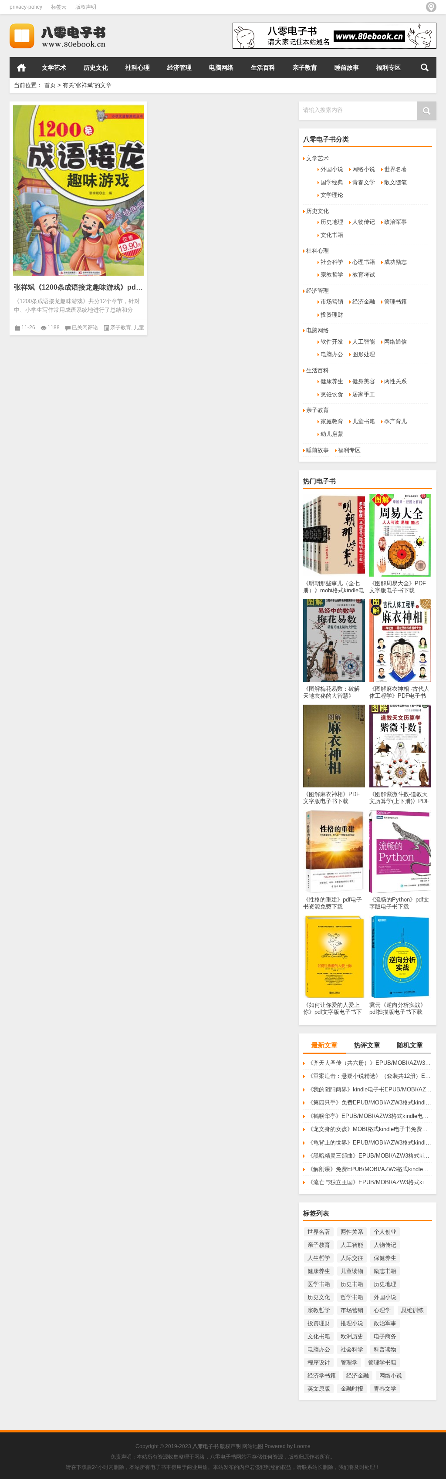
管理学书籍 (382, 1362)
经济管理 (179, 67)
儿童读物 (352, 1271)
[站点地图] (431, 7)
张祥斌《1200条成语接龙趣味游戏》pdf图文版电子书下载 (78, 287)
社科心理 (137, 67)
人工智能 (363, 341)
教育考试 (363, 274)
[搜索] (424, 67)
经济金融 (363, 301)
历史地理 (332, 222)
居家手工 (363, 394)
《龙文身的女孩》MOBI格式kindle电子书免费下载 (369, 1129)
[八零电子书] (65, 25)
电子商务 (385, 1336)
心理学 (382, 1310)
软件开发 (332, 341)
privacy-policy (26, 7)
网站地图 (252, 1446)
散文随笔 (395, 182)
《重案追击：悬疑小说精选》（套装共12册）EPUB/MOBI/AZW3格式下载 (369, 1076)
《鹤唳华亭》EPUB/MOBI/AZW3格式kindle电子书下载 (369, 1116)
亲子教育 (305, 67)
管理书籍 (395, 301)
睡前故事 (346, 67)
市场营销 (332, 301)
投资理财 (332, 314)
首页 (21, 67)
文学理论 (332, 195)
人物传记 (363, 222)
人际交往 (352, 1258)
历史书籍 (352, 1284)
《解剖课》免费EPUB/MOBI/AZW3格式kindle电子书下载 (369, 1169)
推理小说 (352, 1323)
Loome (302, 1446)
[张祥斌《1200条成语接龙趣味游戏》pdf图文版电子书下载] (78, 190)
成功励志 (395, 262)
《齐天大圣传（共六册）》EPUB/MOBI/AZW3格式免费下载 (369, 1063)
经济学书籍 (321, 1375)
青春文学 (363, 182)
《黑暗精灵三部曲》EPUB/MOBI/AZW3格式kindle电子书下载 (369, 1155)
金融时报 (352, 1388)
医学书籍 (318, 1284)
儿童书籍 (363, 421)
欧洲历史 (352, 1336)
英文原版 (318, 1388)
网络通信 (395, 341)
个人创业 (385, 1232)
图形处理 (363, 354)
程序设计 (318, 1362)
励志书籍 (385, 1271)
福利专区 (388, 67)
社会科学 (332, 262)
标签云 (59, 7)
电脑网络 (221, 67)
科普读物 (385, 1349)
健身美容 (363, 381)
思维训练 (412, 1310)
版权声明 (85, 7)
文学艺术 (54, 67)
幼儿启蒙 (332, 434)
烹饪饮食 (332, 394)
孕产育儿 (395, 421)
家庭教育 (332, 421)
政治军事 (395, 222)
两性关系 (395, 381)
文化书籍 (332, 235)
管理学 (349, 1362)
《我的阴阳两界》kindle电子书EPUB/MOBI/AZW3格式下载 (369, 1089)
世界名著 (395, 169)
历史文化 (96, 67)
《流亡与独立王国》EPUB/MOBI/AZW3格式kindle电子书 (369, 1182)
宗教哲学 (332, 274)
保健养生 (385, 1258)
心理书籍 (363, 262)
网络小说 (363, 169)
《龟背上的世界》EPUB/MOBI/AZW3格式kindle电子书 (369, 1142)
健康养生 (332, 381)
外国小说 (332, 169)
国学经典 (332, 182)
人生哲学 (318, 1258)
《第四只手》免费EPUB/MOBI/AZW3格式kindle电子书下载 (369, 1102)
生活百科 (263, 67)
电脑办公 (332, 354)
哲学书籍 (352, 1297)
